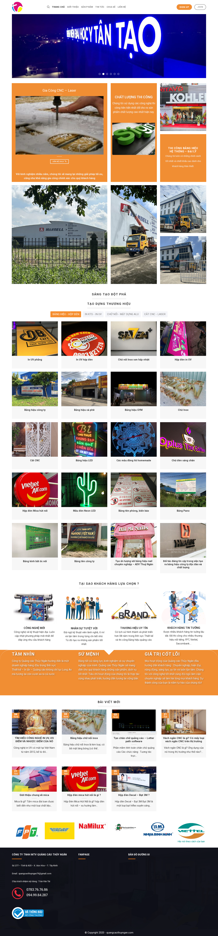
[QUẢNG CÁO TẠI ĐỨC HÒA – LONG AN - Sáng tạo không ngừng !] (27, 7)
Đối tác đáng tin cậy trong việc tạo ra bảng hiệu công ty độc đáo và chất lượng (183, 564)
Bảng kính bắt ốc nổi (35, 561)
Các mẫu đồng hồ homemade (133, 460)
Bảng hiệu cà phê (84, 410)
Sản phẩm (87, 7)
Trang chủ (58, 7)
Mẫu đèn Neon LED (84, 510)
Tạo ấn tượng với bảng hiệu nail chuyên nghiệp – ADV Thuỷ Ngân (133, 563)
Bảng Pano (183, 510)
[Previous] (20, 46)
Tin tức (99, 7)
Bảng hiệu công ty (34, 410)
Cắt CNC (35, 460)
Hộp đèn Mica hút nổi (35, 510)
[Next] (198, 46)
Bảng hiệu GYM (134, 410)
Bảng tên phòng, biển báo (134, 510)
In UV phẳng (35, 359)
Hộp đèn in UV (183, 359)
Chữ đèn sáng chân (183, 460)
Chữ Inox (183, 410)
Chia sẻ (111, 7)
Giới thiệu (73, 7)
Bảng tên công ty (84, 561)
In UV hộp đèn (84, 359)
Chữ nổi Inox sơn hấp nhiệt (133, 359)
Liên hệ (122, 7)
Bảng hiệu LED (84, 460)
